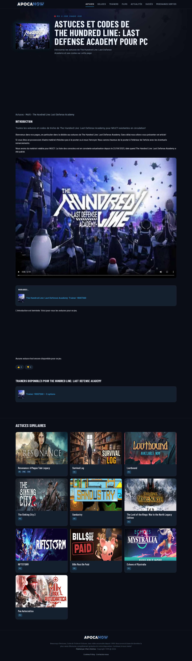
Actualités (136, 4)
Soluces (101, 4)
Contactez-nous (102, 654)
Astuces (90, 4)
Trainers (113, 4)
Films (124, 4)
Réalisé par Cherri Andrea (86, 649)
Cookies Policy (89, 654)
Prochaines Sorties (166, 4)
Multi (28, 114)
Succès (149, 4)
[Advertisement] (96, 82)
